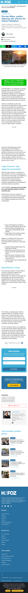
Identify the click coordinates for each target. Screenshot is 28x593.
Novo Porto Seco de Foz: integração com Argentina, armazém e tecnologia (17, 441)
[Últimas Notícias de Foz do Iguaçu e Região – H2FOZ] (6, 2)
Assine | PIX (4, 554)
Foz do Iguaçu (11, 398)
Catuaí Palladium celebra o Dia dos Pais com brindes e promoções (17, 474)
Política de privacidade (17, 590)
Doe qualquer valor (6, 558)
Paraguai (3, 516)
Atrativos (3, 562)
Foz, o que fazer (5, 534)
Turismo (3, 520)
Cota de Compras (5, 564)
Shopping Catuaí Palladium (8, 400)
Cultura (3, 544)
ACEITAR (8, 590)
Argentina (3, 518)
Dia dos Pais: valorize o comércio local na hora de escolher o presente (17, 452)
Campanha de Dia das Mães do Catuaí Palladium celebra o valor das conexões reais (13, 189)
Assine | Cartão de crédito (7, 556)
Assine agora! (14, 385)
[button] (22, 2)
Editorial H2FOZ (5, 524)
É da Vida (3, 538)
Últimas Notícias (5, 514)
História (3, 542)
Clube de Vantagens (6, 560)
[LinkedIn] (12, 423)
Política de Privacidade (6, 581)
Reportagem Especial (6, 522)
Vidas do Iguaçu (5, 540)
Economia (7, 6)
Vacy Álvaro (9, 34)
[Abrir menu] (2, 575)
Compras (4, 398)
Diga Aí (3, 536)
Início (2, 6)
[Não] (26, 587)
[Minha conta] (18, 2)
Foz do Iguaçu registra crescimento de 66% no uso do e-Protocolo (17, 463)
